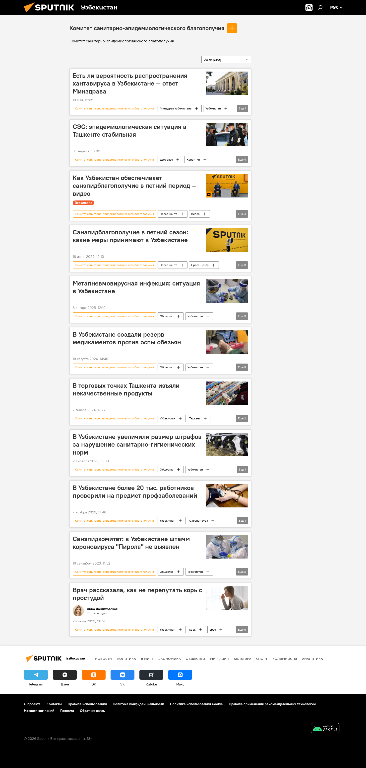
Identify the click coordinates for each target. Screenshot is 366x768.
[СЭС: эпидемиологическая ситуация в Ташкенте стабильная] (227, 134)
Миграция (219, 658)
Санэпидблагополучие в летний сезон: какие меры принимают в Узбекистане (130, 236)
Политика (126, 658)
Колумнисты (284, 658)
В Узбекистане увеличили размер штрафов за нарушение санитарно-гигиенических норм (137, 444)
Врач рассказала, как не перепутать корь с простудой (137, 594)
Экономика (169, 658)
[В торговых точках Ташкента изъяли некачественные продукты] (227, 393)
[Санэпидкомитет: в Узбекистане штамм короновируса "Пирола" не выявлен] (227, 547)
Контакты (54, 704)
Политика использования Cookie (196, 704)
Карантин (193, 159)
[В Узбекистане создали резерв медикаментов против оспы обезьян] (227, 342)
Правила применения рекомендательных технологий (272, 704)
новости (103, 658)
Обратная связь (92, 710)
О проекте (32, 704)
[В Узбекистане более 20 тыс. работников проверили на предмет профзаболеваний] (227, 495)
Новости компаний (39, 710)
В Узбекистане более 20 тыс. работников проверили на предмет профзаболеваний (135, 491)
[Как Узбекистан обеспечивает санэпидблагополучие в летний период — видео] (227, 185)
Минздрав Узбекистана (175, 108)
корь (192, 629)
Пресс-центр (168, 214)
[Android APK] (325, 728)
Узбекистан (213, 108)
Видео (195, 214)
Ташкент (194, 418)
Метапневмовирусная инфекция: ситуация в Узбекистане (136, 287)
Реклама (67, 710)
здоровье (166, 159)
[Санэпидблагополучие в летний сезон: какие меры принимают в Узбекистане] (227, 240)
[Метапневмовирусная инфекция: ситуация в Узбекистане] (227, 291)
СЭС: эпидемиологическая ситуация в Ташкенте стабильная (129, 130)
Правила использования (87, 704)
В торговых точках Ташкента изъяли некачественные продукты (126, 389)
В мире (147, 658)
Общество (167, 316)
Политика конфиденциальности (138, 704)
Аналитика (312, 658)
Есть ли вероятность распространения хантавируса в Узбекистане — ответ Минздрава (130, 83)
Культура (242, 658)
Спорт (261, 658)
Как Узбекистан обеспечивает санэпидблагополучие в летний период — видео (134, 185)
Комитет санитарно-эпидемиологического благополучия (146, 28)
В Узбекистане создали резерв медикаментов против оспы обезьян (127, 338)
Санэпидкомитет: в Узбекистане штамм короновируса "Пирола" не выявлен (131, 543)
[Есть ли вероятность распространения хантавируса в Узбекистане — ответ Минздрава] (227, 83)
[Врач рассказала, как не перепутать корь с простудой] (227, 598)
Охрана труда (198, 520)
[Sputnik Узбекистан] (51, 13)
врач (213, 629)
